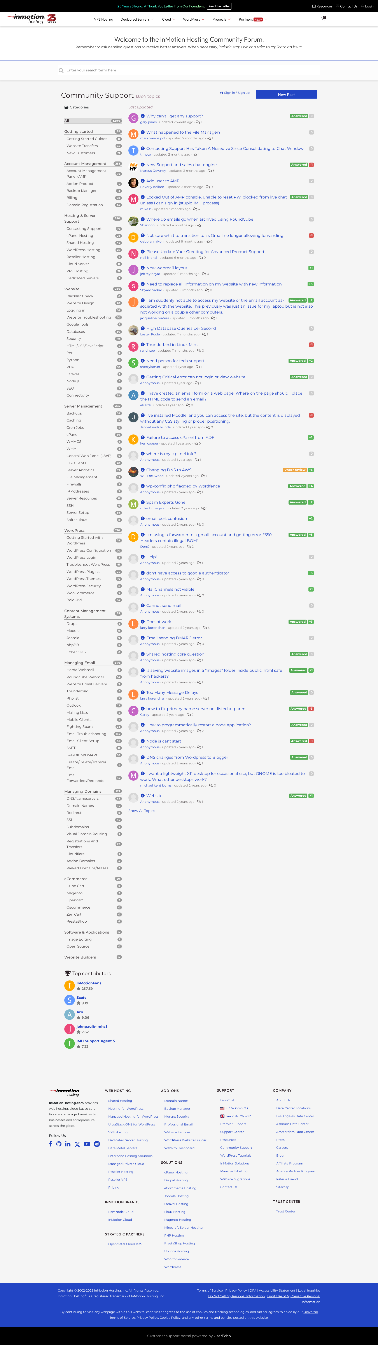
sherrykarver (150, 367)
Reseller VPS (118, 1180)
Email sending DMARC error (173, 638)
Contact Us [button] (348, 6)
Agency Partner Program (295, 1171)
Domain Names (176, 1101)
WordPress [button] (192, 19)
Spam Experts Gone (165, 502)
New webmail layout (166, 268)
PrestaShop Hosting (179, 1243)
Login (369, 6)
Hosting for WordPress (126, 1109)
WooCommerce (176, 1259)
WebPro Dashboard (179, 1148)
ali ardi (145, 405)
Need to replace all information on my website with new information (213, 284)
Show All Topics (141, 811)
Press (280, 1140)
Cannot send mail (163, 605)
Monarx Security (176, 1116)
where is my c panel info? (170, 453)
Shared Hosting (120, 1101)
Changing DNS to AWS (168, 470)
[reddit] (97, 1144)
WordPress (172, 1267)
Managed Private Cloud (126, 1164)
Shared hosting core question (174, 654)
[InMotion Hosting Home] (24, 19)
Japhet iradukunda (155, 427)
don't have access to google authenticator (187, 573)
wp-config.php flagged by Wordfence (182, 486)
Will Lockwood (152, 476)
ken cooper (149, 443)
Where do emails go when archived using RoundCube (199, 219)
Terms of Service (210, 1290)
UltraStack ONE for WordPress (131, 1124)
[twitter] (78, 1144)
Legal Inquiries (309, 1290)
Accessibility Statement (277, 1290)
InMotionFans (89, 983)
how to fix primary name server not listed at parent (196, 708)
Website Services (177, 1132)
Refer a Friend (287, 1179)
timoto (145, 154)
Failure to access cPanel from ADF (179, 437)
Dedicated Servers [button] (135, 19)
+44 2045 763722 (237, 1116)
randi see (147, 351)
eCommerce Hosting (180, 1188)
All (92, 121)
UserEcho (222, 1336)
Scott (81, 998)
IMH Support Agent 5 (96, 1041)
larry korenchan (152, 628)
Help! (151, 557)
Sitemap (282, 1187)
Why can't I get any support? (174, 116)
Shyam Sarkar (151, 290)
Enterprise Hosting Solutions (130, 1156)
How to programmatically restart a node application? (198, 725)
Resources (228, 1140)
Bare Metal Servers (122, 1148)
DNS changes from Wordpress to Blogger (186, 757)
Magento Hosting (177, 1220)
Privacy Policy (236, 1290)
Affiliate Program (289, 1163)
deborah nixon (152, 241)
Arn (80, 1012)
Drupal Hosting (176, 1180)
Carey (144, 715)
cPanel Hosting (176, 1172)
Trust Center (285, 1211)
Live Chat (227, 1100)
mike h (145, 209)
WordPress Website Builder (185, 1140)
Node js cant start (163, 741)
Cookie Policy (170, 1318)
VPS (103, 19)
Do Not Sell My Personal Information (236, 1296)
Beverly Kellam (152, 187)
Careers (282, 1148)
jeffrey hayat (150, 274)
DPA (253, 1290)
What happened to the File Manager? (182, 132)
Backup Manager (177, 1109)
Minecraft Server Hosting (183, 1228)
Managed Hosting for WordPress (133, 1116)
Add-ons (170, 1090)
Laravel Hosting (176, 1204)
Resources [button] (324, 6)
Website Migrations (235, 1179)
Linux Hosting (175, 1212)
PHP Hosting (174, 1235)
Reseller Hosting (120, 1172)
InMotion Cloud (120, 1220)
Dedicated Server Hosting (128, 1140)
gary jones (148, 122)
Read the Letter (219, 6)
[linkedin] (68, 1144)
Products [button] (220, 19)
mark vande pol (152, 138)
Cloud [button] (167, 19)
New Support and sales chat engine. (181, 164)
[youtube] (88, 1144)
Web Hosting (118, 1090)
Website (154, 795)
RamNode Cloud (120, 1212)
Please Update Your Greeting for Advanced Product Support (204, 251)
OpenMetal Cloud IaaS (125, 1244)
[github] (59, 1144)
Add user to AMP (162, 181)
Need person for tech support (174, 360)
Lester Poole (150, 334)
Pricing (113, 1187)
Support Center (232, 1132)
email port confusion (166, 518)
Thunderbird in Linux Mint (171, 344)
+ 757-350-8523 (236, 1108)
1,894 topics (148, 96)
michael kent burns (156, 785)
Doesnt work (158, 621)
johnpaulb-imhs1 (92, 1026)
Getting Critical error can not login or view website (195, 377)
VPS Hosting (118, 1132)
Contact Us (228, 1187)
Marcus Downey (153, 171)
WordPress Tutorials (235, 1155)
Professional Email (178, 1124)
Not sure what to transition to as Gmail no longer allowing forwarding (214, 235)
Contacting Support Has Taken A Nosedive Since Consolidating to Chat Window (224, 148)
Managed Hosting (234, 1171)
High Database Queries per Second (180, 328)
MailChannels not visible (169, 589)
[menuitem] (322, 6)
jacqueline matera (154, 318)
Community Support (98, 95)
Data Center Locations (293, 1108)
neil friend (148, 258)
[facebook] (51, 1144)
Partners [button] (250, 19)
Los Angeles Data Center (295, 1116)
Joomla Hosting (176, 1196)
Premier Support (233, 1124)
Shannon (147, 225)
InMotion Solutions (234, 1163)
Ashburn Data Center (292, 1124)
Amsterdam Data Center (295, 1132)
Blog (280, 1155)
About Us (283, 1100)
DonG (144, 547)
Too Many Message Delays (171, 692)
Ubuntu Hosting (176, 1251)
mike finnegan (152, 508)
